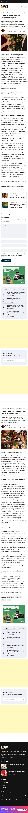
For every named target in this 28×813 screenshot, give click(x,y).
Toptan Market (19, 408)
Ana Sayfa (3, 12)
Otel (8, 12)
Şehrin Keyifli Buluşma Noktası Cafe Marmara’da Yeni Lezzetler (16, 293)
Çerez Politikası (10, 809)
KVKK (2, 811)
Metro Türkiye (11, 597)
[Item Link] (4, 766)
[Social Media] (3, 799)
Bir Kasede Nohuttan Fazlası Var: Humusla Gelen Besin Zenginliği (16, 765)
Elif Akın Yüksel (8, 29)
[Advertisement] (14, 334)
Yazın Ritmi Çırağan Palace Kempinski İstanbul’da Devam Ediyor (16, 299)
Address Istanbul (11, 186)
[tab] (6, 289)
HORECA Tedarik (10, 408)
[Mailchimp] (23, 360)
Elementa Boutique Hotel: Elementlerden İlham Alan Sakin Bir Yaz (15, 313)
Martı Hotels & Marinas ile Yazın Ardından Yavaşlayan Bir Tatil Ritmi (15, 306)
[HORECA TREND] (4, 6)
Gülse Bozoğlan (10, 308)
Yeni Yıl (4, 599)
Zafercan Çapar (10, 295)
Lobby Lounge (20, 186)
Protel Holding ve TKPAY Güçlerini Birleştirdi (16, 772)
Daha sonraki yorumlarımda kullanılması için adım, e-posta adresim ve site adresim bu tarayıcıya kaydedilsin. (13, 255)
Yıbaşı (9, 599)
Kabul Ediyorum (22, 809)
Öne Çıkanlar (19, 597)
